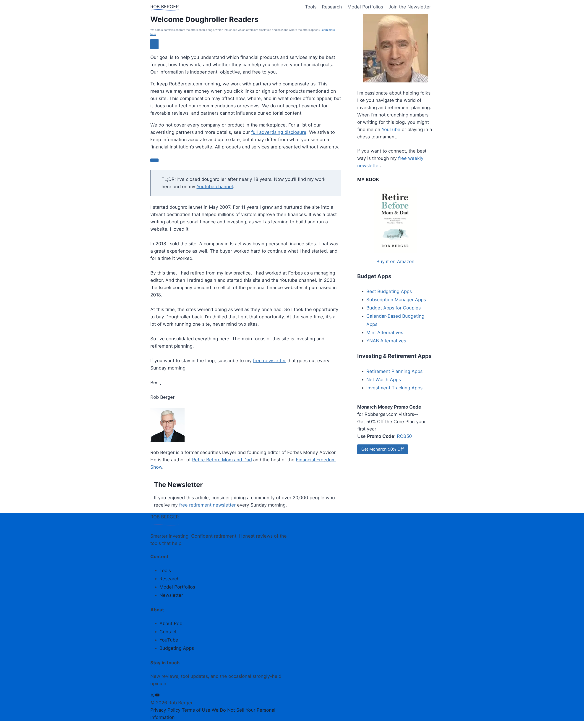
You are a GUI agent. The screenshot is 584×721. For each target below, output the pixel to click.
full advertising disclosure (278, 132)
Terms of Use (196, 710)
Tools (310, 7)
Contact (168, 631)
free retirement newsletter (207, 505)
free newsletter (269, 360)
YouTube (391, 129)
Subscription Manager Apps (396, 299)
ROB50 (404, 436)
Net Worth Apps (383, 379)
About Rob (170, 623)
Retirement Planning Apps (394, 371)
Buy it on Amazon (395, 261)
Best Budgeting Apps (389, 291)
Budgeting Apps (176, 648)
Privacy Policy (165, 710)
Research (332, 7)
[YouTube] (157, 695)
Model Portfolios (365, 7)
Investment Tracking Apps (394, 388)
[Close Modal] (154, 44)
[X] (152, 695)
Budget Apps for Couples (393, 308)
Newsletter (171, 595)
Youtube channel (215, 186)
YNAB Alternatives (386, 340)
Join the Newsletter (409, 7)
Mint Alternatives (384, 332)
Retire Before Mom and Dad (222, 459)
